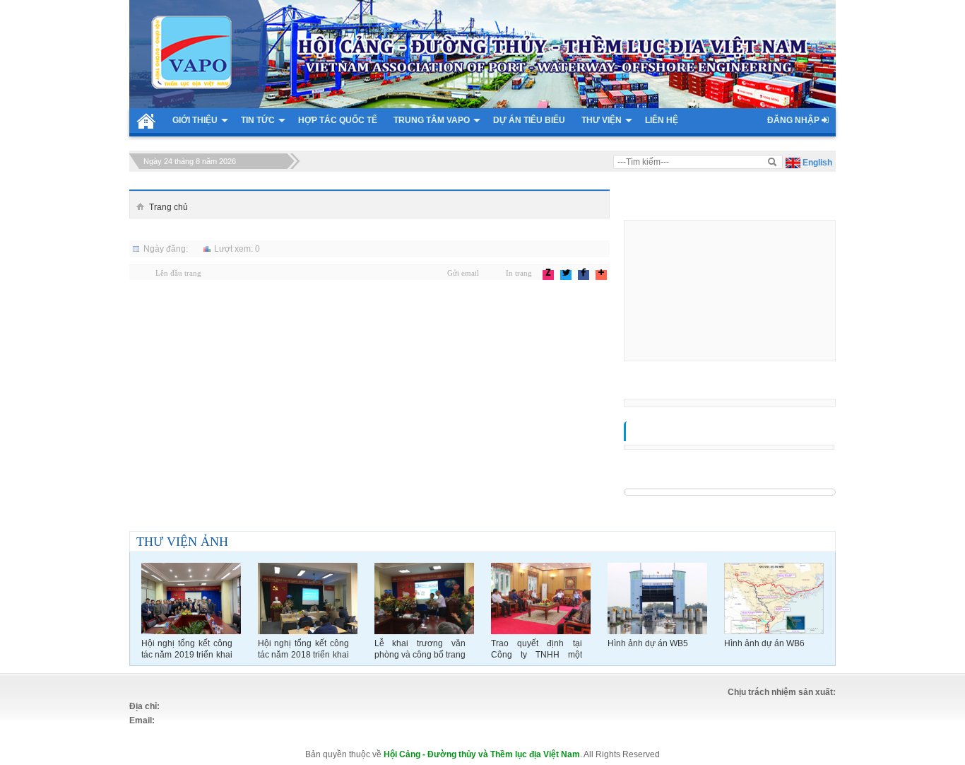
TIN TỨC (258, 120)
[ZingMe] (543, 272)
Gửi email (463, 273)
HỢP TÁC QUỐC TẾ (337, 120)
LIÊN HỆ (661, 120)
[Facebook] (578, 272)
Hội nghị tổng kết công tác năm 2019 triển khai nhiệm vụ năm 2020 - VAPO (186, 649)
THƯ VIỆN (601, 120)
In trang (519, 273)
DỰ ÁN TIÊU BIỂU (529, 120)
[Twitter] (561, 272)
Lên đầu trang (178, 273)
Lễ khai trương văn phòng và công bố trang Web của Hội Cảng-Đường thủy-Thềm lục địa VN (420, 649)
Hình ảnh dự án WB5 (648, 643)
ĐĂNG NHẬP (794, 120)
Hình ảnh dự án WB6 (764, 643)
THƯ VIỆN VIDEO (663, 433)
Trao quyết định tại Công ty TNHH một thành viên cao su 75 (536, 649)
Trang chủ (168, 207)
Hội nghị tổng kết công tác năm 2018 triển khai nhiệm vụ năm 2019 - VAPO (303, 649)
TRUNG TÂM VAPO (431, 120)
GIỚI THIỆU (195, 120)
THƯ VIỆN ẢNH (182, 542)
